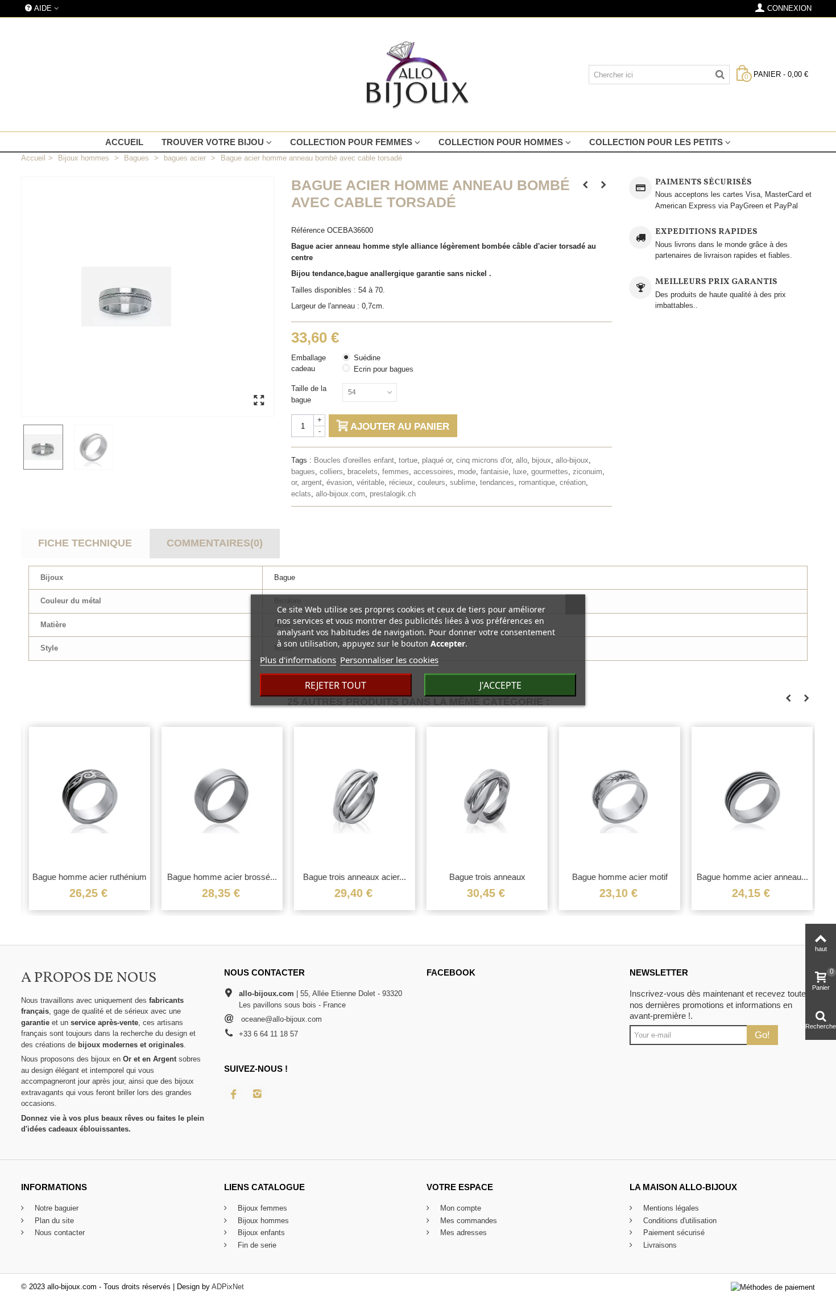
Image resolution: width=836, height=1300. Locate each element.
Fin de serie (255, 1245)
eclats (301, 493)
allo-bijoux (572, 460)
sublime (462, 482)
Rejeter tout (335, 685)
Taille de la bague (308, 394)
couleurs (431, 482)
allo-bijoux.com (340, 493)
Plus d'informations (298, 659)
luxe (520, 471)
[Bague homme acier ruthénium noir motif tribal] (87, 796)
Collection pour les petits (656, 142)
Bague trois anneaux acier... (352, 877)
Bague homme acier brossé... (220, 877)
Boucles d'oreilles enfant (354, 460)
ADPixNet (228, 1286)
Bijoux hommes (262, 1220)
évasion (339, 482)
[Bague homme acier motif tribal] (617, 796)
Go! (762, 1034)
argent (311, 482)
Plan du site (53, 1220)
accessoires (433, 471)
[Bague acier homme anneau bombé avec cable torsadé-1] (46, 447)
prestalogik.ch (393, 493)
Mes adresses (462, 1232)
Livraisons (659, 1245)
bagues (303, 471)
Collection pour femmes (351, 142)
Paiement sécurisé (673, 1232)
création (573, 482)
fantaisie (494, 471)
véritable (370, 482)
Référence (308, 230)
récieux (401, 482)
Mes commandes (467, 1220)
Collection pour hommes (500, 142)
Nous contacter (58, 1232)
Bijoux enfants (260, 1232)
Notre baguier (55, 1208)
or (294, 482)
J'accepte (500, 685)
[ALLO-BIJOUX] (417, 74)
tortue (408, 460)
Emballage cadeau (308, 363)
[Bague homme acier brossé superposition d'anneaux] (219, 796)
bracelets (362, 471)
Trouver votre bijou (213, 142)
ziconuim (587, 471)
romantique (537, 482)
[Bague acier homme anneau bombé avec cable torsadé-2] (97, 447)
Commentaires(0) (215, 543)
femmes (395, 471)
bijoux (541, 460)
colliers (331, 471)
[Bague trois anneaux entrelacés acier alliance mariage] (484, 796)
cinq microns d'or (483, 460)
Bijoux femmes (261, 1208)
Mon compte (459, 1208)
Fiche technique (85, 543)
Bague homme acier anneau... (750, 877)
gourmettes (549, 471)
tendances (497, 482)
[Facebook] (233, 1094)
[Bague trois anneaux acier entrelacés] (352, 796)
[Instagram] (257, 1094)
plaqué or (437, 460)
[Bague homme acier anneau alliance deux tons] (749, 796)
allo (521, 460)
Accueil (124, 142)
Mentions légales (670, 1208)
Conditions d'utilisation (679, 1220)
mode (467, 471)
